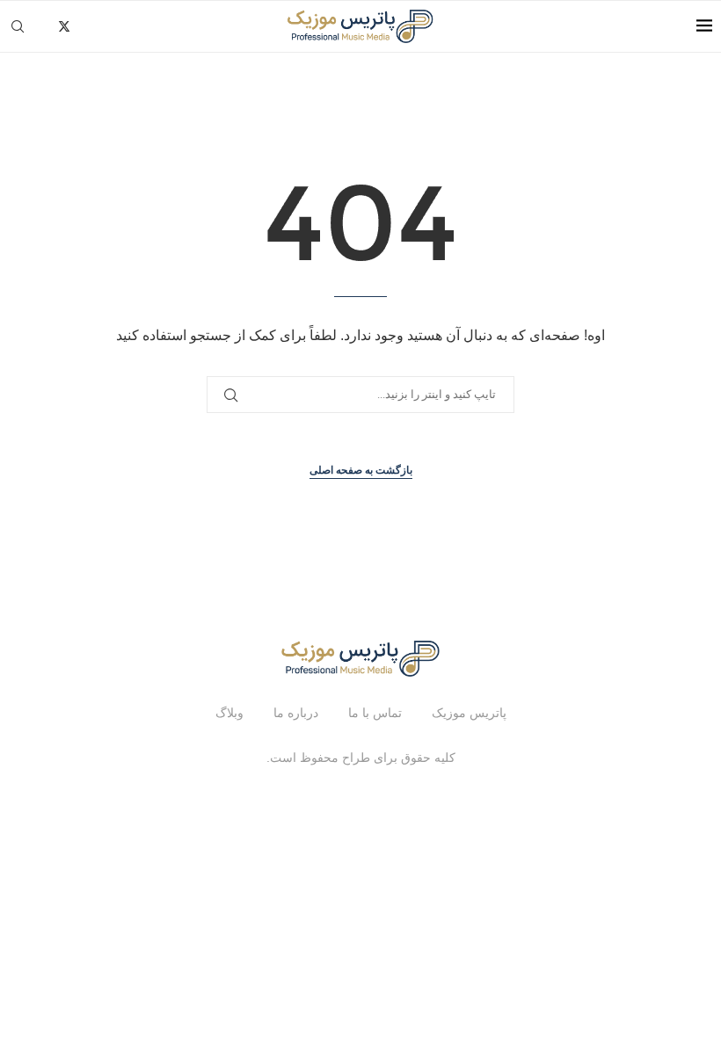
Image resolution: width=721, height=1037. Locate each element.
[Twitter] (64, 26)
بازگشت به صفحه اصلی (361, 470)
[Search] (17, 26)
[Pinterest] (102, 26)
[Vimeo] (139, 26)
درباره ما (295, 713)
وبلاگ (229, 713)
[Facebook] (44, 26)
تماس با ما (375, 713)
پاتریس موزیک (469, 713)
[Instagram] (84, 26)
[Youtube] (121, 26)
